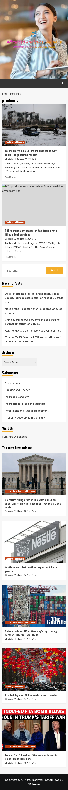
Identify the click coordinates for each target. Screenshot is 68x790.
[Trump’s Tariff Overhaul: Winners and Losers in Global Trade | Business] (34, 730)
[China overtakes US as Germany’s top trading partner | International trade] (34, 606)
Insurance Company (17, 396)
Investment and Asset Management (27, 410)
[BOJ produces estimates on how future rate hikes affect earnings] (34, 205)
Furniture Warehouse (14, 436)
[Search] (62, 83)
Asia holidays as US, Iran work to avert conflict (33, 330)
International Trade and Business (25, 403)
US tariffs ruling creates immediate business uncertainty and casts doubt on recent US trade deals (34, 298)
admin (10, 159)
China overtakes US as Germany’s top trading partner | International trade (32, 321)
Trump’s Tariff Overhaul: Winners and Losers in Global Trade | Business (33, 339)
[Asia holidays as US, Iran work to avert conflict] (34, 669)
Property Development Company (25, 417)
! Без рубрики (13, 382)
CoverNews (52, 779)
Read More (10, 177)
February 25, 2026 (24, 511)
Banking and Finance (15, 142)
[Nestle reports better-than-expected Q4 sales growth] (34, 542)
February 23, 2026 (24, 762)
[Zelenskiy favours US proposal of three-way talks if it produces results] (34, 125)
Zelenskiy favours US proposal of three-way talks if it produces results (31, 153)
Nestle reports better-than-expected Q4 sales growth (33, 310)
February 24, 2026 (24, 638)
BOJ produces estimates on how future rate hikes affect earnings (31, 233)
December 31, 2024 (24, 238)
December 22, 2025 (24, 159)
